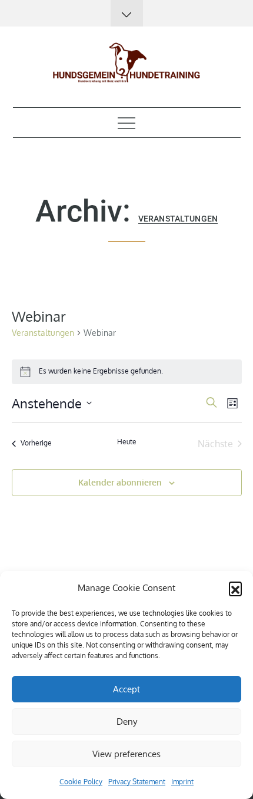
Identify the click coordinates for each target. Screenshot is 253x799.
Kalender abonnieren (120, 482)
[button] (235, 588)
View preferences (126, 754)
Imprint (182, 781)
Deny (126, 721)
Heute (127, 441)
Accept (126, 689)
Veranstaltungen (43, 333)
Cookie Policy (80, 781)
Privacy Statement (136, 781)
